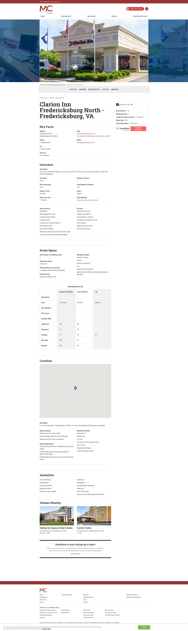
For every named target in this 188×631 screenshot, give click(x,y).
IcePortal (80, 85)
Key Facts (73, 89)
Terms (85, 599)
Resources (91, 16)
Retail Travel (86, 610)
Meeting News (65, 610)
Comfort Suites (84, 528)
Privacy (85, 602)
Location (105, 89)
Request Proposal (138, 128)
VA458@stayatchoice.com (86, 142)
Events (114, 16)
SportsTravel (65, 612)
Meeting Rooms (94, 89)
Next (144, 47)
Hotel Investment (88, 617)
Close (144, 627)
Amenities (114, 89)
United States (44, 98)
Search (146, 8)
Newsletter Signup (132, 595)
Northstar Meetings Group (48, 610)
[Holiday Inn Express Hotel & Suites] (57, 516)
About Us (86, 595)
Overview (82, 89)
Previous (44, 47)
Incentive (42, 617)
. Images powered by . (62, 85)
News (43, 16)
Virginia (51, 98)
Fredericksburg (59, 98)
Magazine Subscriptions (134, 597)
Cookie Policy (46, 629)
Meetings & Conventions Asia (48, 612)
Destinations (66, 16)
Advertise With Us (88, 597)
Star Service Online (110, 612)
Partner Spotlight (140, 16)
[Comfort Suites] (94, 516)
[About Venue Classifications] (132, 104)
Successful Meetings (46, 615)
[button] (75, 388)
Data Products (109, 610)
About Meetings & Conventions (49, 1)
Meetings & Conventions (47, 10)
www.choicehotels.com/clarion (87, 200)
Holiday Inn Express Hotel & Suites (56, 528)
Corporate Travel (88, 615)
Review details (75, 554)
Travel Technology (88, 612)
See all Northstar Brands (112, 615)
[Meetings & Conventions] (44, 590)
